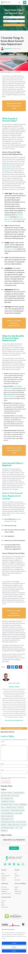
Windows (4, 830)
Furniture (3, 880)
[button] (24, 2)
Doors (16, 804)
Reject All (14, 951)
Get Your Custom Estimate (14, 25)
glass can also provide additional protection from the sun (15, 219)
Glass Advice (5, 810)
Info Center (4, 887)
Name (2, 763)
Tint (16, 828)
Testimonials (18, 893)
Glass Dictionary (5, 889)
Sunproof (17, 875)
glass (21, 141)
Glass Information (7, 813)
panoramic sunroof (10, 249)
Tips (21, 828)
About (2, 905)
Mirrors (3, 825)
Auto (16, 873)
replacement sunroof (10, 396)
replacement (6, 169)
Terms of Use (4, 907)
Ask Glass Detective (6, 893)
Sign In (16, 889)
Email (2, 769)
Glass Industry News (17, 810)
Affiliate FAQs (18, 891)
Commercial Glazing (7, 801)
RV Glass (23, 825)
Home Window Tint (7, 819)
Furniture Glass (11, 807)
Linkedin (21, 717)
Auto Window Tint (7, 798)
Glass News (18, 813)
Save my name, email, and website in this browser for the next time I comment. (13, 778)
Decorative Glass (6, 804)
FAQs (2, 807)
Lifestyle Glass (21, 822)
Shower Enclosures (7, 828)
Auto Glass (15, 795)
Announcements (19, 793)
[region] (14, 940)
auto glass (10, 161)
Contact (3, 900)
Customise (14, 947)
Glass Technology (7, 816)
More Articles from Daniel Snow (14, 720)
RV (15, 877)
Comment (3, 744)
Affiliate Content (6, 793)
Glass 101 (20, 807)
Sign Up (16, 887)
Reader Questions (13, 825)
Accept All (14, 943)
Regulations (4, 891)
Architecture (5, 795)
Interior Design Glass (8, 822)
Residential (17, 880)
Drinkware (23, 804)
